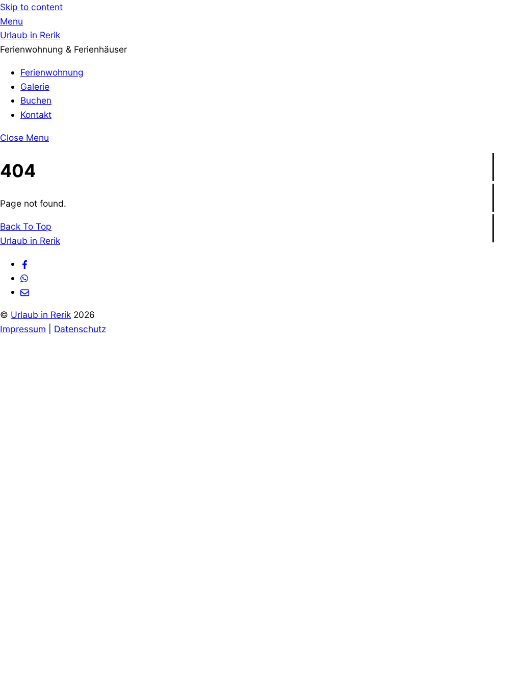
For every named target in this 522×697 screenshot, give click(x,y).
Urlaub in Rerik (41, 314)
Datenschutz (80, 328)
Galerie (34, 86)
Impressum (23, 328)
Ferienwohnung (52, 72)
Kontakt (35, 114)
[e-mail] (24, 291)
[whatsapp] (24, 277)
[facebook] (24, 263)
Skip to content (31, 7)
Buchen (35, 100)
